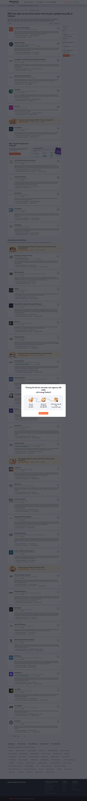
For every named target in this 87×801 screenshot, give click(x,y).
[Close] (64, 385)
